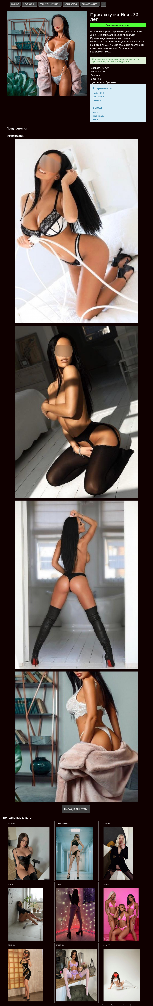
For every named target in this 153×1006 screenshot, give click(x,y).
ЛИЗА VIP (107, 945)
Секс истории (70, 4)
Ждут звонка (29, 4)
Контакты (126, 1005)
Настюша (12, 823)
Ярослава (60, 945)
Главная (15, 4)
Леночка (11, 945)
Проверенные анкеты (50, 4)
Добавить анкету (90, 4)
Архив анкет (115, 1005)
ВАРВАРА (107, 823)
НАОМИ (106, 884)
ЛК (103, 4)
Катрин (58, 884)
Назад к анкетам (75, 809)
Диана (10, 884)
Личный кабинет (137, 1005)
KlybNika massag (62, 823)
